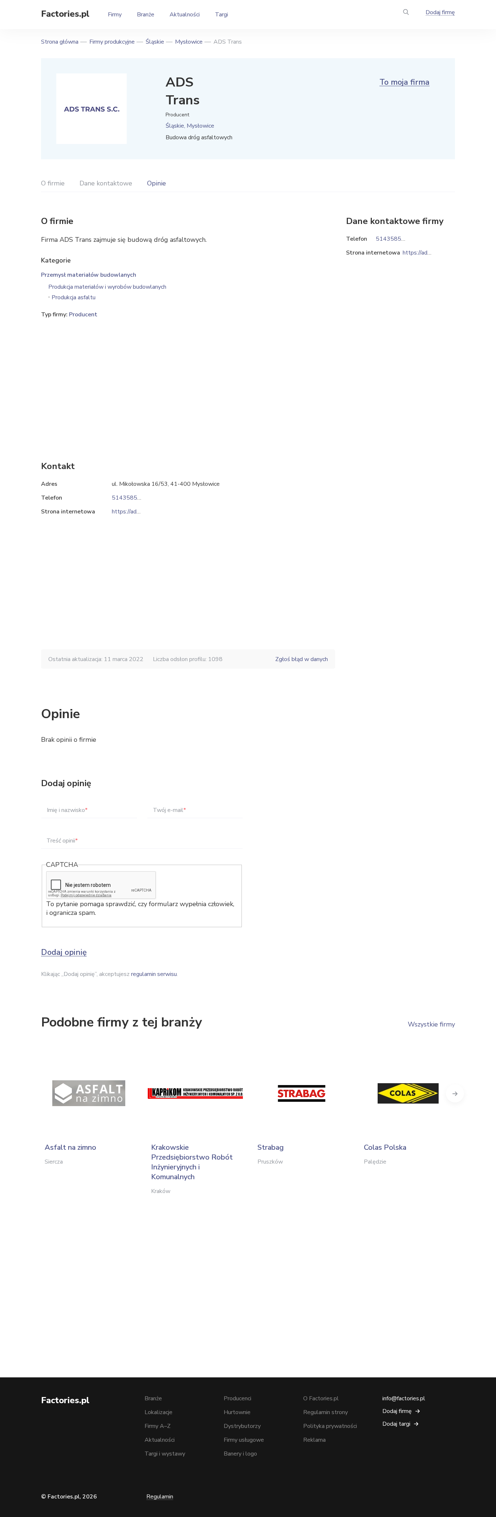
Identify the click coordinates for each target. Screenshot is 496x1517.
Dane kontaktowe (106, 183)
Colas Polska (385, 1147)
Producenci (237, 1398)
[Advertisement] (188, 378)
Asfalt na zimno (70, 1147)
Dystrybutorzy (242, 1426)
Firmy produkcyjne (112, 42)
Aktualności (185, 15)
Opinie (156, 183)
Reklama (314, 1440)
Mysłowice (189, 42)
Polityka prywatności (330, 1426)
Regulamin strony (325, 1412)
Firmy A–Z (158, 1426)
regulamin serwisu (154, 974)
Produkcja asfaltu (73, 297)
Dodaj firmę (440, 12)
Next (455, 1093)
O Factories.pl (321, 1398)
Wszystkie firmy (431, 1024)
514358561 (128, 498)
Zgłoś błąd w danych (301, 659)
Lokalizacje (158, 1412)
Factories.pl (65, 14)
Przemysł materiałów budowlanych (88, 275)
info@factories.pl (403, 1398)
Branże (145, 15)
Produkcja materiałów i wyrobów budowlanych (107, 287)
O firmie (53, 183)
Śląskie (155, 42)
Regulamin (159, 1497)
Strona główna (59, 42)
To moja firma (404, 82)
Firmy (115, 15)
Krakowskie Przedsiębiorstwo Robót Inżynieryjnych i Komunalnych (192, 1162)
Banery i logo (240, 1454)
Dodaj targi (396, 1424)
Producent (83, 315)
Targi (221, 15)
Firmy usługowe (244, 1440)
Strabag (270, 1147)
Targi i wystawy (165, 1454)
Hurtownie (237, 1412)
